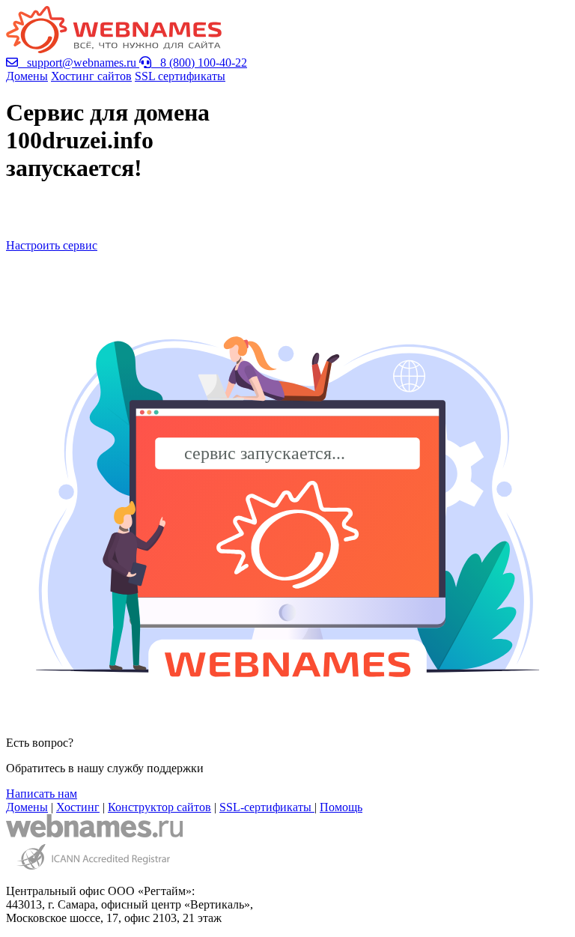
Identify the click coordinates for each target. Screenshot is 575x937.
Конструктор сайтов (159, 807)
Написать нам (41, 793)
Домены (27, 76)
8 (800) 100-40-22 (199, 62)
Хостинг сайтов (91, 76)
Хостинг (78, 807)
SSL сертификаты (180, 76)
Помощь (341, 807)
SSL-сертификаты (266, 807)
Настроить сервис (51, 245)
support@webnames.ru (78, 62)
